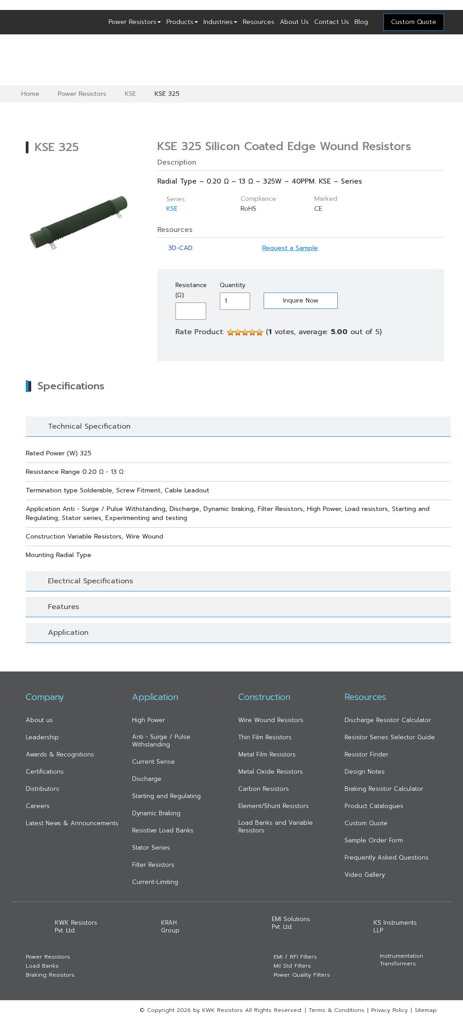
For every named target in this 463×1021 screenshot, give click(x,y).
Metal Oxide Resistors (270, 771)
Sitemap (426, 1010)
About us (39, 720)
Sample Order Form (374, 840)
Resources (258, 22)
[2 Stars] (237, 332)
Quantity (233, 285)
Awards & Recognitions (60, 754)
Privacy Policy (389, 1010)
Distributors (42, 789)
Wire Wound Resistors (270, 720)
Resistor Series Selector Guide (390, 737)
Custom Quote (366, 823)
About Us (294, 22)
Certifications (45, 771)
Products (180, 22)
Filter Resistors (153, 865)
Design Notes (365, 771)
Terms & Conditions (336, 1010)
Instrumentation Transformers (401, 960)
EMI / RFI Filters (295, 957)
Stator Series (151, 847)
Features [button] (63, 606)
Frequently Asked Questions (387, 857)
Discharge (146, 779)
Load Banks (42, 966)
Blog (361, 22)
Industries (218, 22)
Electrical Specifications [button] (90, 581)
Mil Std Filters (292, 966)
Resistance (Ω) (190, 290)
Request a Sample (290, 248)
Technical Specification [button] (89, 426)
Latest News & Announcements (72, 823)
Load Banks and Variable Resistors (275, 826)
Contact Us (331, 22)
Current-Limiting (155, 882)
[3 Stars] (245, 332)
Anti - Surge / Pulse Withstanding (161, 740)
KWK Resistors (76, 926)
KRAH (170, 926)
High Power (148, 720)
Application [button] (68, 632)
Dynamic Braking (156, 813)
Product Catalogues (374, 806)
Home (30, 94)
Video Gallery (365, 875)
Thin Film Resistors (265, 737)
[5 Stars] (259, 332)
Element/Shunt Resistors (273, 806)
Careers (38, 806)
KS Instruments (395, 926)
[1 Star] (230, 332)
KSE (130, 94)
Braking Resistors (50, 975)
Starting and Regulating (166, 796)
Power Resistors (132, 22)
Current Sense (153, 762)
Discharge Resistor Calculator (388, 720)
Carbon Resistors (263, 789)
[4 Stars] (252, 332)
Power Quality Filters (302, 975)
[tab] (238, 426)
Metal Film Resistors (267, 754)
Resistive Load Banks (163, 830)
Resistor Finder (366, 754)
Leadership (42, 737)
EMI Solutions (291, 923)
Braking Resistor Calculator (384, 789)
